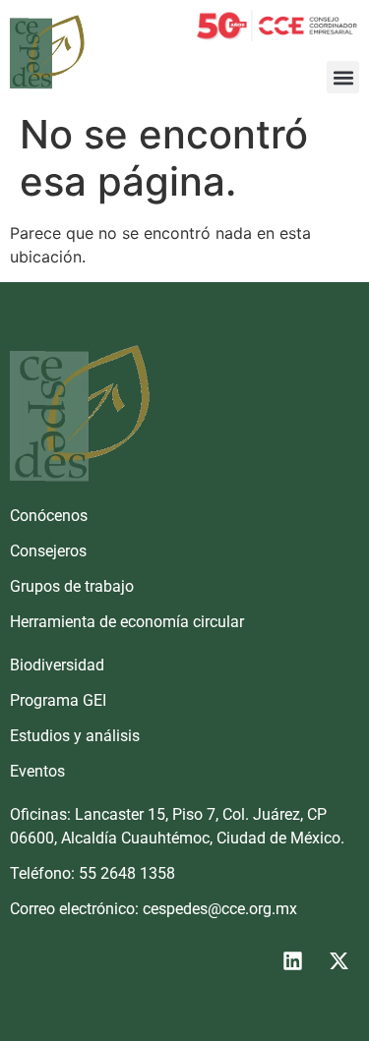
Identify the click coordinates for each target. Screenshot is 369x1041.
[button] (343, 77)
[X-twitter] (338, 961)
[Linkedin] (292, 961)
